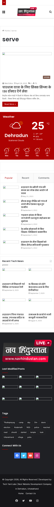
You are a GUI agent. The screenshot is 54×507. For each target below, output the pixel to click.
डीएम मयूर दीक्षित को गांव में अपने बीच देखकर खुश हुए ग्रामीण (34, 204)
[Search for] (50, 12)
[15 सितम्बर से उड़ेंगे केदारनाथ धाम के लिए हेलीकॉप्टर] (40, 274)
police (36, 427)
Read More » (10, 104)
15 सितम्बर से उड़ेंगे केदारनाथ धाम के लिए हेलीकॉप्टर (39, 287)
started (23, 432)
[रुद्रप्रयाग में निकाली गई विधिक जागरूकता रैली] (13, 274)
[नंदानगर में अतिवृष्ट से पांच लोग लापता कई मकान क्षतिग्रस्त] (10, 379)
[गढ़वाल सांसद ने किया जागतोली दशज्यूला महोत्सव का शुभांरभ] (11, 219)
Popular (9, 177)
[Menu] (3, 12)
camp (21, 422)
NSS (28, 427)
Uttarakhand (9, 437)
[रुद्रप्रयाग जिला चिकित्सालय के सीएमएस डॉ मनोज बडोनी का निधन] (44, 390)
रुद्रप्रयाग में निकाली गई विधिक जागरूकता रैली (13, 286)
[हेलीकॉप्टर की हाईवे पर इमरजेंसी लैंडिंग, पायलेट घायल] (27, 401)
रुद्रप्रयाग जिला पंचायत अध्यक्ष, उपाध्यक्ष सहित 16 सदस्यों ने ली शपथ (13, 317)
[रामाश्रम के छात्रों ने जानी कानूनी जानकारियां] (40, 305)
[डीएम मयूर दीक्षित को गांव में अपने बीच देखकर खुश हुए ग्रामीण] (11, 205)
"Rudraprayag (9, 422)
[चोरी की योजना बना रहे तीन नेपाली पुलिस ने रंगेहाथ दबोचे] (44, 401)
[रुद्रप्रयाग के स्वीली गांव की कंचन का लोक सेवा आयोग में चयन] (11, 191)
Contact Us (31, 493)
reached (46, 427)
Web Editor (8, 83)
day (28, 422)
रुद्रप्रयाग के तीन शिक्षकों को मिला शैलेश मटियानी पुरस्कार (35, 243)
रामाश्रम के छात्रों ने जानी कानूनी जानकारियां (40, 316)
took (41, 432)
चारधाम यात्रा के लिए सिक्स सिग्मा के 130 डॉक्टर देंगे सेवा (26, 89)
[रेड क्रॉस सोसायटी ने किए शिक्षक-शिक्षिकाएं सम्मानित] (11, 233)
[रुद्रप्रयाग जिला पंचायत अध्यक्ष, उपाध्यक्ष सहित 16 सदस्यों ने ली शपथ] (13, 305)
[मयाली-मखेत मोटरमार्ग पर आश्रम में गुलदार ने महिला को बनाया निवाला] (10, 401)
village (20, 437)
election (7, 427)
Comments (43, 177)
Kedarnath (18, 427)
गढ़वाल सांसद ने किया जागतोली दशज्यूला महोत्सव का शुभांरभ (35, 218)
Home (7, 30)
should (14, 432)
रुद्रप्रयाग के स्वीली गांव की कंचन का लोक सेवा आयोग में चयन (34, 190)
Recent (25, 177)
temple (33, 432)
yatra (29, 437)
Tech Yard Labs (9, 484)
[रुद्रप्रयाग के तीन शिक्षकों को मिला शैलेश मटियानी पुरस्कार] (11, 245)
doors (43, 422)
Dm (35, 422)
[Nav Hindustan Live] (27, 11)
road (5, 432)
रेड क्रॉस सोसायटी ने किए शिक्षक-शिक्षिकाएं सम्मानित (34, 230)
